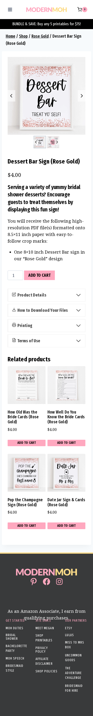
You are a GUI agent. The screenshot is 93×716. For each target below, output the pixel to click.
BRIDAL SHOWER (12, 637)
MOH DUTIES (14, 628)
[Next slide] (81, 96)
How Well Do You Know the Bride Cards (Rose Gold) (66, 416)
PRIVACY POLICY (42, 650)
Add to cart (39, 275)
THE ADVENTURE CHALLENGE (73, 673)
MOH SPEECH (15, 658)
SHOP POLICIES (46, 671)
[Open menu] (10, 9)
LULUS (69, 635)
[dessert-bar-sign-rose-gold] (46, 96)
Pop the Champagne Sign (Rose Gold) (25, 502)
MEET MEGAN (45, 628)
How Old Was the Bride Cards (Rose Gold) (23, 416)
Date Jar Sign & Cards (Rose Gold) (66, 502)
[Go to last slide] (11, 96)
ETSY (68, 628)
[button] (40, 142)
